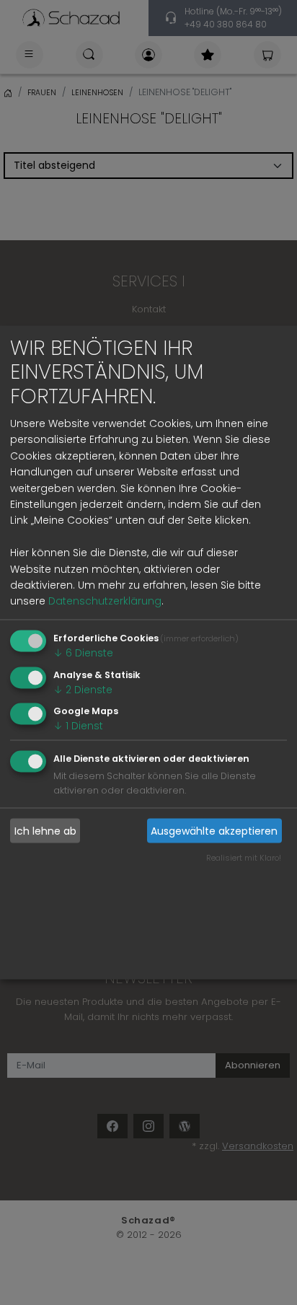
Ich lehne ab (45, 830)
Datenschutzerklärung (104, 601)
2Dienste (82, 689)
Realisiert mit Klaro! (243, 857)
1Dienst (78, 726)
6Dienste (83, 652)
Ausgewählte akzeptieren (214, 830)
